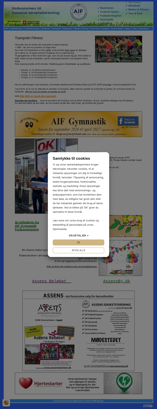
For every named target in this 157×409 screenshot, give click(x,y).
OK (78, 242)
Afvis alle (78, 250)
